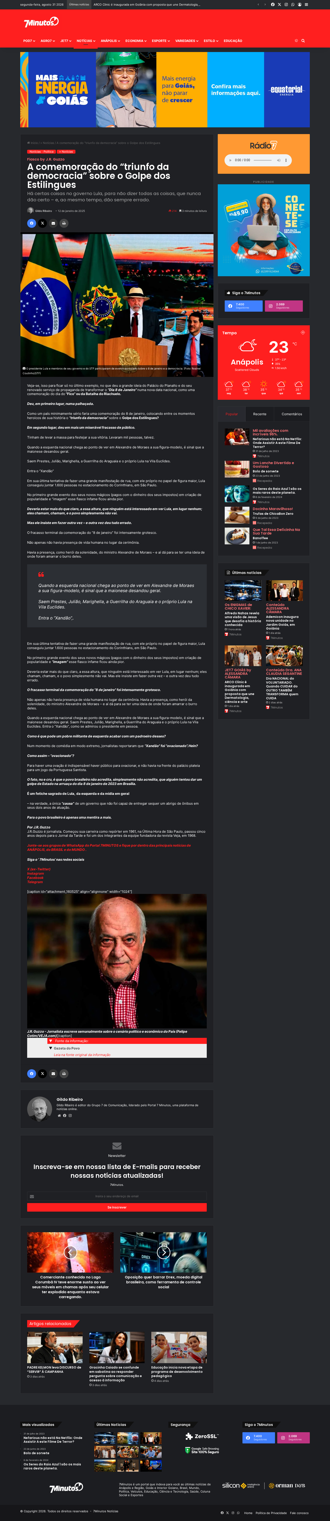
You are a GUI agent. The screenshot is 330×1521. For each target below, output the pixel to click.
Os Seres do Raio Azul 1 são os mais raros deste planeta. (277, 491)
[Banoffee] (237, 536)
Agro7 (46, 41)
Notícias (84, 41)
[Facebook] (31, 223)
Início (34, 143)
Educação (233, 41)
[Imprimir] (63, 223)
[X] (42, 223)
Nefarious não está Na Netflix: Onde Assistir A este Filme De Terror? (277, 443)
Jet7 (64, 41)
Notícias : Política (41, 151)
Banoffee (260, 538)
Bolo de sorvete (266, 471)
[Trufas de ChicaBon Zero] (237, 515)
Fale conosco (299, 1513)
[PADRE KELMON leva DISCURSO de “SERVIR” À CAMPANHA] (55, 1347)
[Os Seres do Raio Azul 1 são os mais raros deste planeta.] (237, 493)
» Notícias (47, 143)
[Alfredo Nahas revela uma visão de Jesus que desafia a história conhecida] (243, 590)
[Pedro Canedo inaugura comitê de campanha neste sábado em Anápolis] (151, 1452)
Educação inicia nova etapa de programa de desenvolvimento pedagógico (177, 1371)
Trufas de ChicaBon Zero (273, 513)
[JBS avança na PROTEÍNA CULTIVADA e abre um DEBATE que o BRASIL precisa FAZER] (128, 1438)
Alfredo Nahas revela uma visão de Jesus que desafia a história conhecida (243, 619)
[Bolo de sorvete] (237, 469)
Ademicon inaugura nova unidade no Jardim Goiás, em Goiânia (282, 623)
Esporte (159, 41)
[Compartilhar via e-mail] (53, 223)
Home (248, 1513)
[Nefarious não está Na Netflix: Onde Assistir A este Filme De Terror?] (237, 436)
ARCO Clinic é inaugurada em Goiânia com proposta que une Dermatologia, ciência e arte (239, 692)
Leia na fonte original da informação (82, 1055)
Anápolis (109, 41)
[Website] (59, 1115)
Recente (259, 414)
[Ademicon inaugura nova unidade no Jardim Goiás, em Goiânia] (284, 590)
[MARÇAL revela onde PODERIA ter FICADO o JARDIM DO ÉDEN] (105, 1465)
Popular (232, 414)
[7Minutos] (41, 22)
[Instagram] (70, 1115)
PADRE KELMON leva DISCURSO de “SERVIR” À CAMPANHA (54, 1369)
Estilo (209, 41)
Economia (134, 41)
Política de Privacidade (271, 1513)
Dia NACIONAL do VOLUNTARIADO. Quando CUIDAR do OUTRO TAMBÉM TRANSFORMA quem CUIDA (282, 688)
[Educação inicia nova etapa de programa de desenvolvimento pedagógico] (179, 1347)
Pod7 (27, 41)
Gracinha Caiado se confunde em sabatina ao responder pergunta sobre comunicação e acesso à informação (115, 1373)
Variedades (185, 41)
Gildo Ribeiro (43, 211)
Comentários (292, 414)
